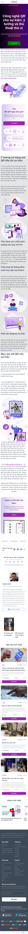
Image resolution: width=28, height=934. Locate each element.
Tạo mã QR (14, 491)
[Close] (26, 441)
